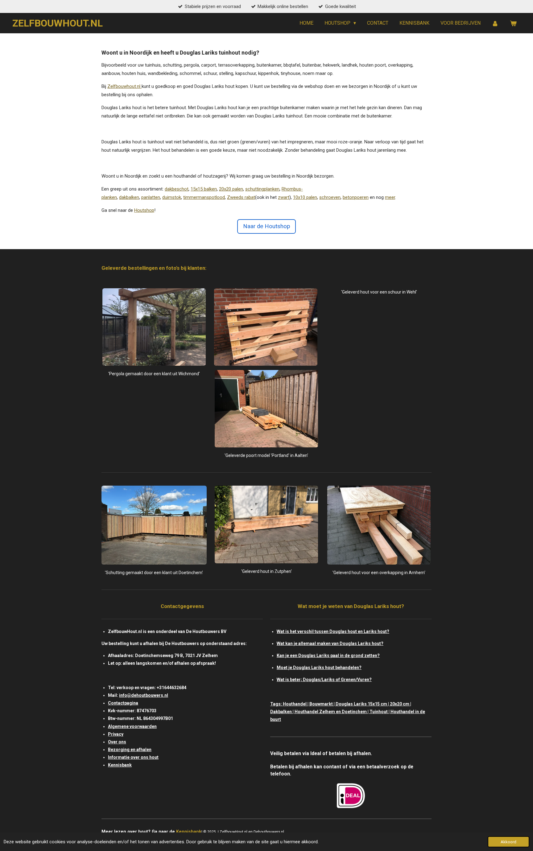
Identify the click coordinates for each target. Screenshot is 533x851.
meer (390, 197)
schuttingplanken (262, 189)
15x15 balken (204, 189)
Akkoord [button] (508, 841)
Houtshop (144, 210)
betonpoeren (356, 197)
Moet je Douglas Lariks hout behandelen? (319, 667)
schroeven (330, 197)
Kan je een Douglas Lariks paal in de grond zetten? (328, 655)
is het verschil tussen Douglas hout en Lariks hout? (336, 631)
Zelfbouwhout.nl (123, 86)
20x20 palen (231, 189)
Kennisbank (120, 765)
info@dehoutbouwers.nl (143, 695)
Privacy (115, 734)
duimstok (171, 197)
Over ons (117, 741)
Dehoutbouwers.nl (269, 832)
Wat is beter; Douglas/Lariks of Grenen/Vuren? (324, 679)
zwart (283, 197)
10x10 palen (305, 197)
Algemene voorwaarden (132, 726)
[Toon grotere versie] (154, 327)
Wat (280, 631)
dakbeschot (176, 189)
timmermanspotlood (204, 197)
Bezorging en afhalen (129, 749)
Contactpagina (123, 703)
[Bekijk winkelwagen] (513, 23)
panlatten (150, 197)
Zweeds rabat (241, 197)
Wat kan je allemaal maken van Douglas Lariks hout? (330, 643)
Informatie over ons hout (133, 757)
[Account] (495, 23)
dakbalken (129, 197)
